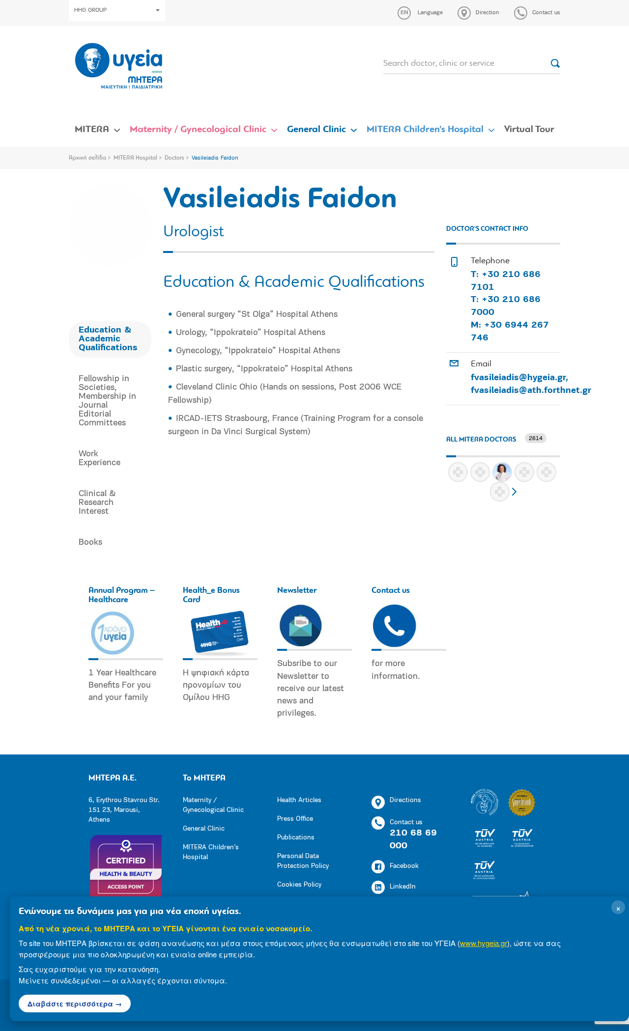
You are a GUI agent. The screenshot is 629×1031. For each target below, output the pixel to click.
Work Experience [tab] (99, 459)
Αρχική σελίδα (87, 158)
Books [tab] (90, 542)
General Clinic (316, 130)
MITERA (92, 130)
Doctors (174, 158)
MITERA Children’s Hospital (425, 130)
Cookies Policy (299, 885)
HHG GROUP (90, 10)
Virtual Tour (529, 130)
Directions (405, 800)
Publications (295, 837)
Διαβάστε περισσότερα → (75, 1003)
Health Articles (299, 800)
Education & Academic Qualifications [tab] (108, 339)
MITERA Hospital (135, 158)
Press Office (295, 819)
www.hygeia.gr (483, 943)
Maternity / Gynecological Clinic (198, 130)
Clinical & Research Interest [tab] (97, 503)
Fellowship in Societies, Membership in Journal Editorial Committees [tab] (107, 401)
